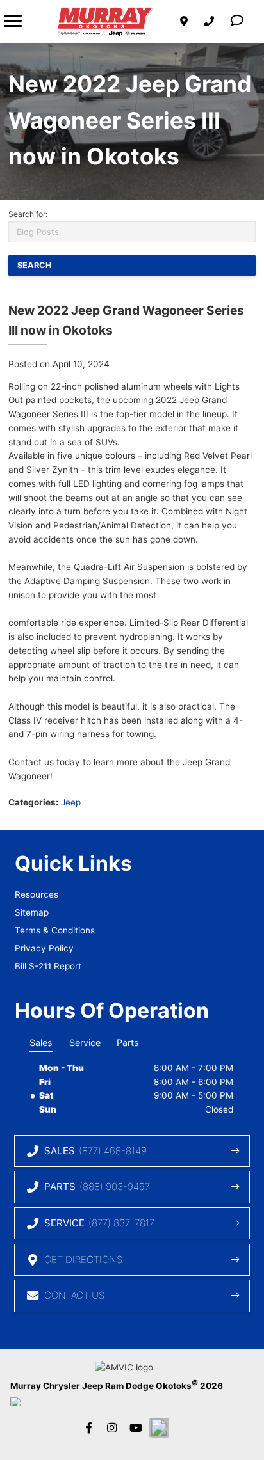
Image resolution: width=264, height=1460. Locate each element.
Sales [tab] (41, 1042)
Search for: (27, 214)
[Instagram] (112, 1427)
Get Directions (83, 1259)
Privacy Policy (44, 948)
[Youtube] (135, 1427)
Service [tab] (85, 1042)
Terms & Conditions (55, 930)
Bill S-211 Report (48, 966)
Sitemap (32, 912)
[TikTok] (159, 1427)
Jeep (71, 802)
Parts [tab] (128, 1042)
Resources (36, 894)
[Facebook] (88, 1427)
